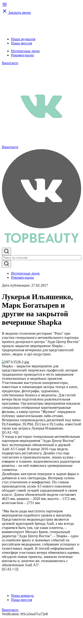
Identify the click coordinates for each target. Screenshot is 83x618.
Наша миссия (21, 43)
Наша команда (22, 596)
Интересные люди (25, 51)
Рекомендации (22, 55)
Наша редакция (23, 39)
